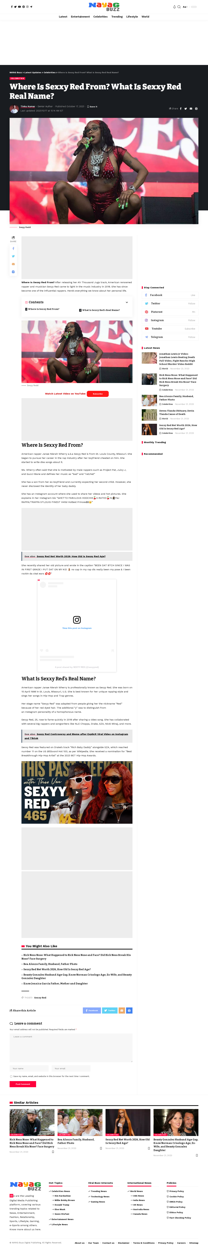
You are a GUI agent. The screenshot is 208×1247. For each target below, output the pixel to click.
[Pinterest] (24, 6)
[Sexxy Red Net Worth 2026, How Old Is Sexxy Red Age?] (149, 429)
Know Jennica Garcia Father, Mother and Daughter (55, 983)
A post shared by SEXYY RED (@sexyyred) (77, 667)
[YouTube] (19, 6)
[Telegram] (31, 6)
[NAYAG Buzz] (104, 6)
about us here (32, 1229)
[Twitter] (15, 6)
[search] (179, 6)
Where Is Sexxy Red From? (43, 309)
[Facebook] (11, 6)
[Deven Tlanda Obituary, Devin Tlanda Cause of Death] (149, 415)
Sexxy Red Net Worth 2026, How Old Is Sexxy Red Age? (57, 969)
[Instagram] (27, 6)
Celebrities (17, 78)
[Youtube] (170, 328)
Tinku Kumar (28, 106)
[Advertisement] (104, 42)
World (165, 368)
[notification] (174, 6)
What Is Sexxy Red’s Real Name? (101, 310)
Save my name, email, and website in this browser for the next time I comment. (51, 1076)
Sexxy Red (40, 997)
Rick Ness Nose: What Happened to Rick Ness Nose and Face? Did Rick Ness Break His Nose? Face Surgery (32, 1143)
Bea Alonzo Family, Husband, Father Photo (50, 964)
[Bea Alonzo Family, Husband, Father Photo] (149, 400)
